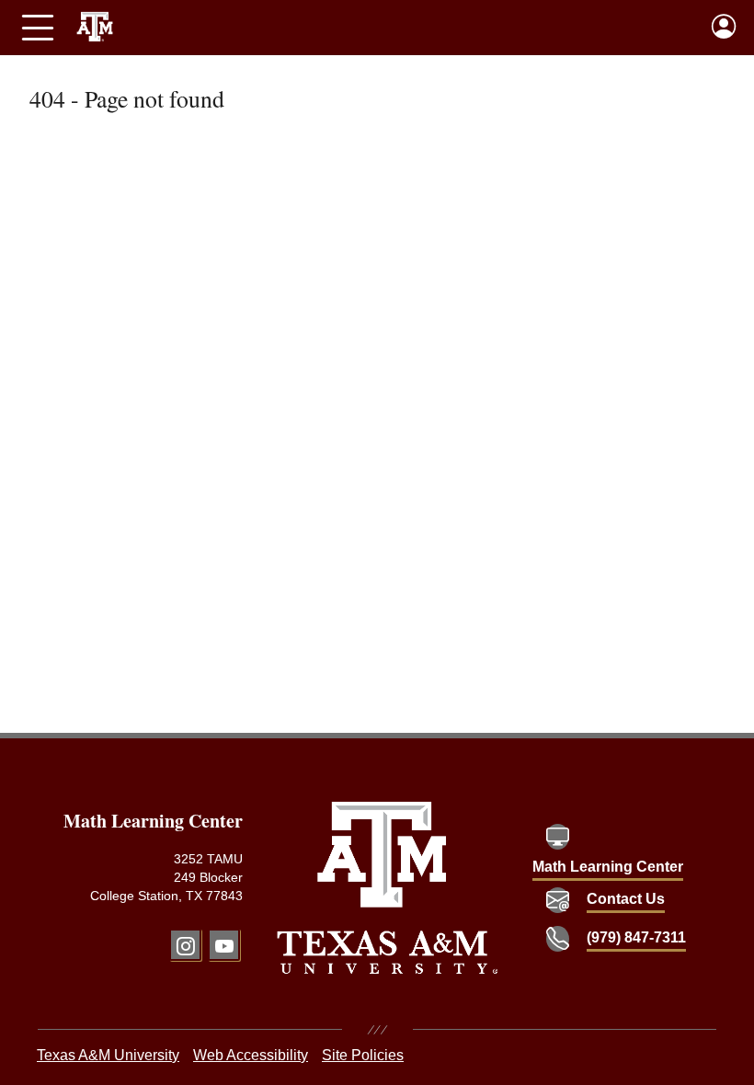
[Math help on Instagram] (185, 945)
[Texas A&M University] (387, 887)
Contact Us (626, 899)
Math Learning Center (607, 866)
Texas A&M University (108, 1055)
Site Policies (363, 1055)
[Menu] (37, 27)
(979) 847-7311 (636, 937)
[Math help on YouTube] (224, 945)
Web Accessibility (250, 1055)
